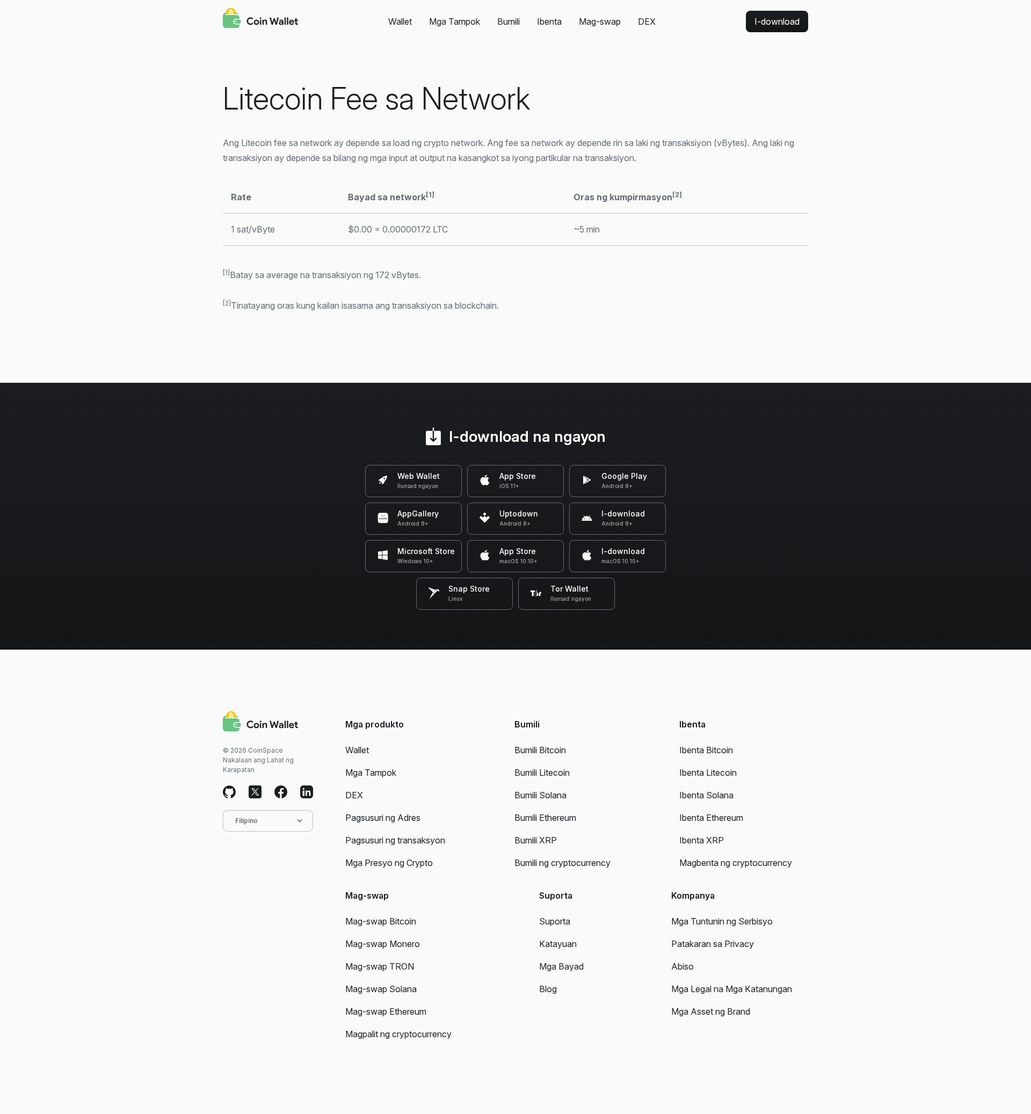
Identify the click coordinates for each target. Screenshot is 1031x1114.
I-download (777, 21)
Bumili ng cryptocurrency (562, 862)
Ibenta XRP (701, 840)
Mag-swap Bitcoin (380, 921)
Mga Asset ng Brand (710, 1011)
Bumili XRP (535, 840)
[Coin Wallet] (260, 19)
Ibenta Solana (706, 795)
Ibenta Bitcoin (706, 750)
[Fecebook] (280, 792)
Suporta (554, 921)
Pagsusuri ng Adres (382, 817)
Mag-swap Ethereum (385, 1011)
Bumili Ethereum (545, 817)
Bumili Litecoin (542, 772)
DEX (647, 21)
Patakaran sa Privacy (712, 943)
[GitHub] (229, 792)
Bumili (508, 21)
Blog (548, 989)
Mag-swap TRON (379, 966)
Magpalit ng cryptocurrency (398, 1034)
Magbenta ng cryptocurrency (735, 862)
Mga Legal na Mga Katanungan (731, 989)
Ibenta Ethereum (711, 817)
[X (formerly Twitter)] (255, 792)
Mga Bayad (561, 966)
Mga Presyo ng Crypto (389, 862)
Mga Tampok (454, 21)
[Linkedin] (306, 792)
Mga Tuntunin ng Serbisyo (722, 921)
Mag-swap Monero (382, 943)
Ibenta (549, 21)
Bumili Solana (540, 795)
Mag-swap (600, 21)
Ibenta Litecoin (708, 772)
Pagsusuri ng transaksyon (395, 840)
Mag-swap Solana (381, 989)
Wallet (400, 21)
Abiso (682, 966)
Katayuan (558, 943)
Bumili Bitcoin (540, 750)
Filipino (246, 821)
